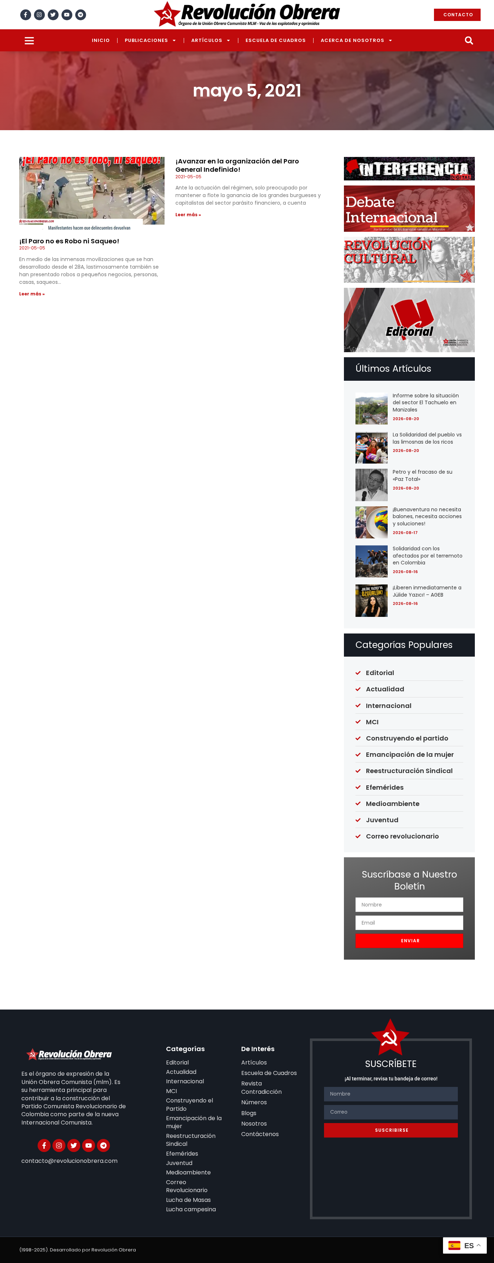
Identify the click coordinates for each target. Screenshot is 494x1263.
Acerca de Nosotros (352, 40)
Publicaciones (146, 40)
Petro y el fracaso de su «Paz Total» (422, 475)
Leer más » (32, 294)
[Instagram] (39, 14)
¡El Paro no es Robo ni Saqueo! (69, 241)
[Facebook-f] (25, 14)
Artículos (206, 40)
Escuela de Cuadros (276, 40)
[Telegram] (80, 14)
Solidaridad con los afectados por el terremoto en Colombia (428, 555)
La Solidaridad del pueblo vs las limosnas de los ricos (427, 438)
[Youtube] (66, 14)
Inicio (101, 40)
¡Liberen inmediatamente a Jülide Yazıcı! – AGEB (427, 591)
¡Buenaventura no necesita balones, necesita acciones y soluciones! (427, 516)
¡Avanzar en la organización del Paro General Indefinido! (237, 165)
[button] (469, 40)
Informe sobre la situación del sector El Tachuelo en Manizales (426, 402)
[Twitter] (53, 14)
